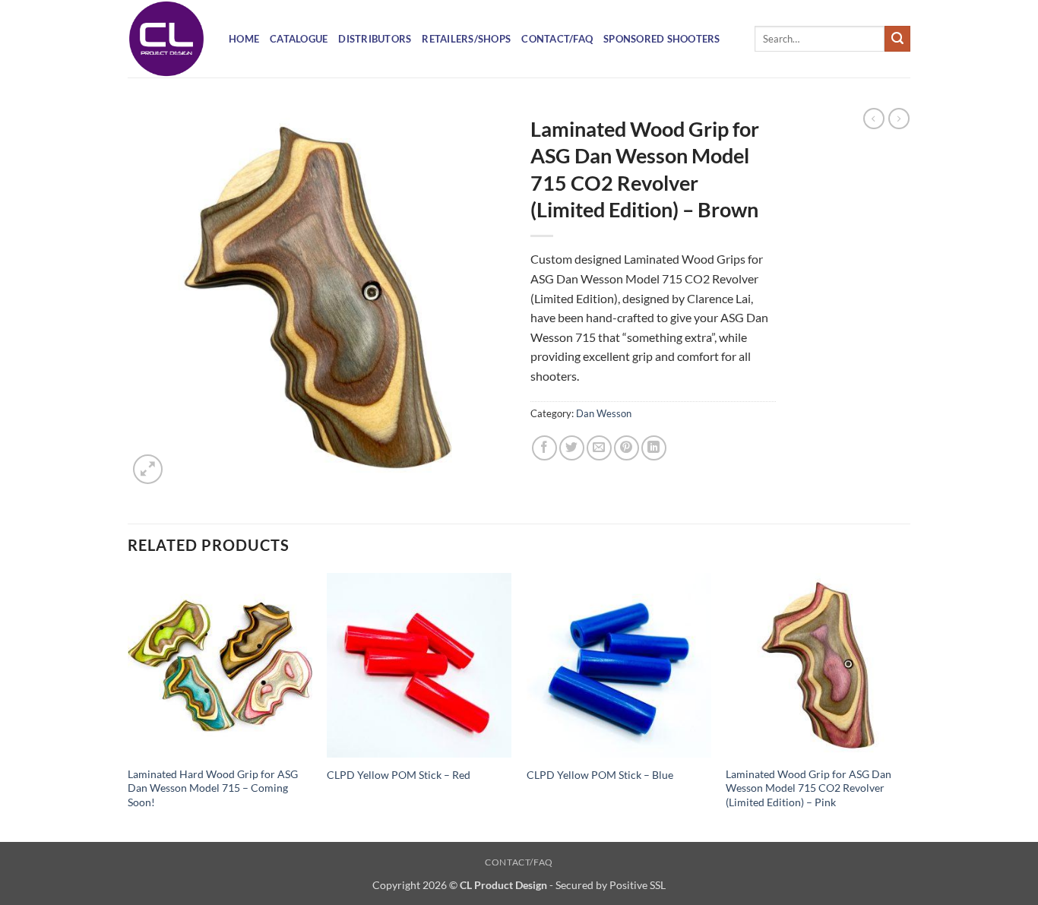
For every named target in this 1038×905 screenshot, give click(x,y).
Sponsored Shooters (661, 39)
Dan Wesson (603, 413)
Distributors (374, 39)
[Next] (909, 706)
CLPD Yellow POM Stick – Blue (600, 774)
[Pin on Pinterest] (626, 447)
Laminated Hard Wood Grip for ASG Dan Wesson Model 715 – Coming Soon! (213, 787)
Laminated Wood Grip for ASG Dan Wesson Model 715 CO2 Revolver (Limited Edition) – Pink (808, 787)
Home (244, 39)
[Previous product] (899, 118)
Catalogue (299, 39)
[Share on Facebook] (544, 447)
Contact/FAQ (557, 39)
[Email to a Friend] (599, 447)
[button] (148, 469)
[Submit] (897, 39)
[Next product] (874, 118)
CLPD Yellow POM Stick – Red (398, 774)
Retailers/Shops (466, 39)
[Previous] (128, 706)
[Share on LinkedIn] (653, 447)
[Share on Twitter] (571, 447)
